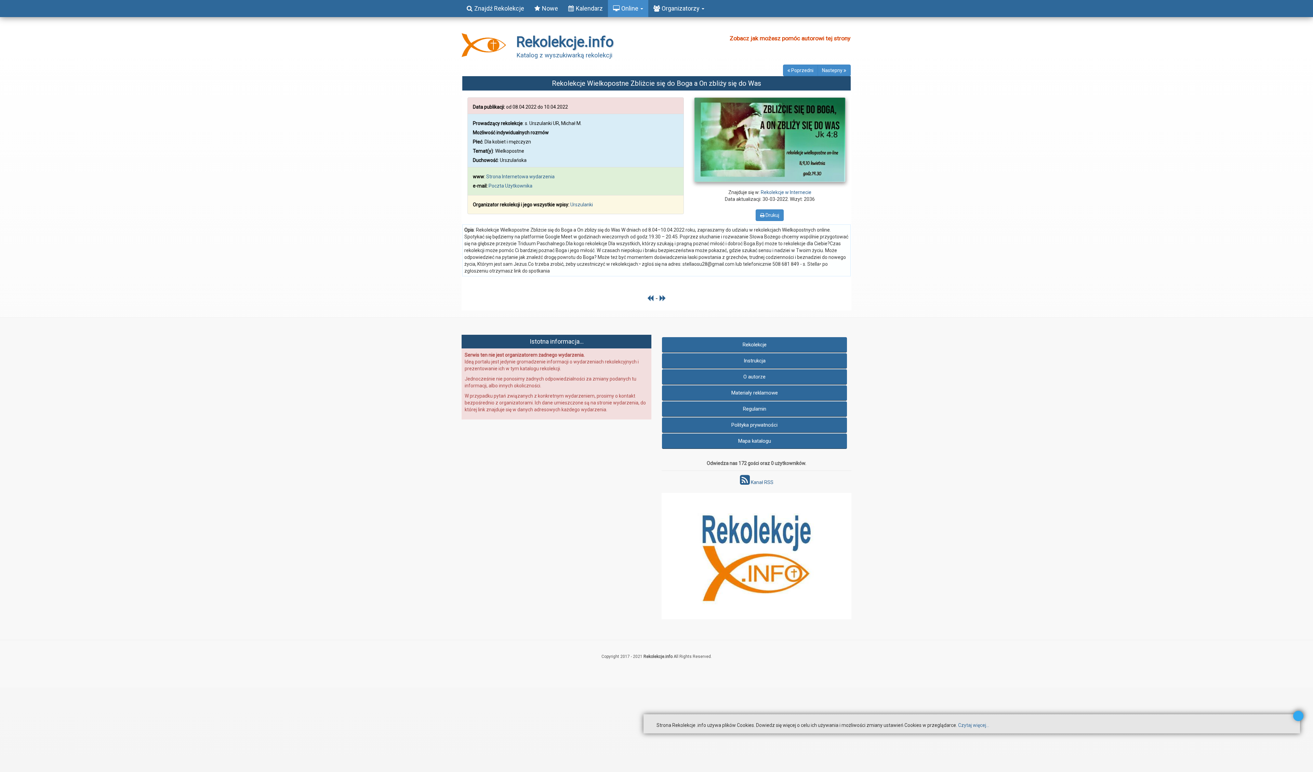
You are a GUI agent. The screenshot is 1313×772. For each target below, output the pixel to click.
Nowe (550, 8)
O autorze (754, 377)
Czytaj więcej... (973, 725)
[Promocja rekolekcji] (756, 556)
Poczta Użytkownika (510, 186)
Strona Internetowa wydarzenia (520, 176)
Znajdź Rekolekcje (499, 8)
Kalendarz (589, 8)
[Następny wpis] (663, 298)
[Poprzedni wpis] (650, 298)
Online (630, 8)
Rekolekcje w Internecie (786, 192)
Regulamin (754, 409)
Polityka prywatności (754, 425)
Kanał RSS (761, 482)
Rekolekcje (755, 345)
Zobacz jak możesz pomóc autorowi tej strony (790, 38)
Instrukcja (755, 361)
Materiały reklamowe (754, 393)
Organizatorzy (681, 8)
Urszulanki (581, 204)
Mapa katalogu (754, 441)
